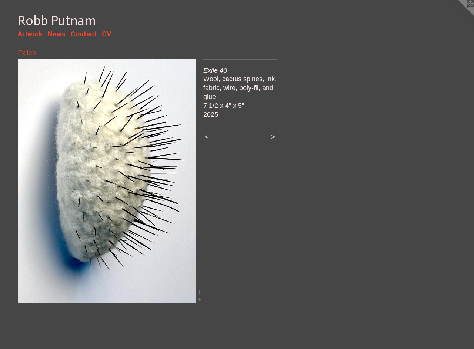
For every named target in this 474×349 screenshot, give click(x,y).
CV (106, 34)
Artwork (30, 34)
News (56, 34)
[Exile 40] (107, 181)
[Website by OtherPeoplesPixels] (459, 15)
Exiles (27, 53)
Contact (84, 34)
